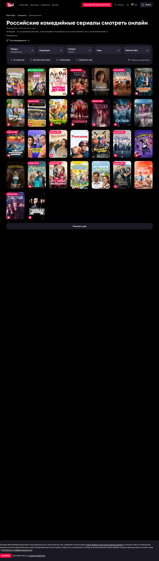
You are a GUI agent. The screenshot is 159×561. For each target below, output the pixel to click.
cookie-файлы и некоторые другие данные (104, 545)
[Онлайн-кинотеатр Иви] (10, 5)
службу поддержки (36, 555)
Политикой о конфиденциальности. (17, 550)
